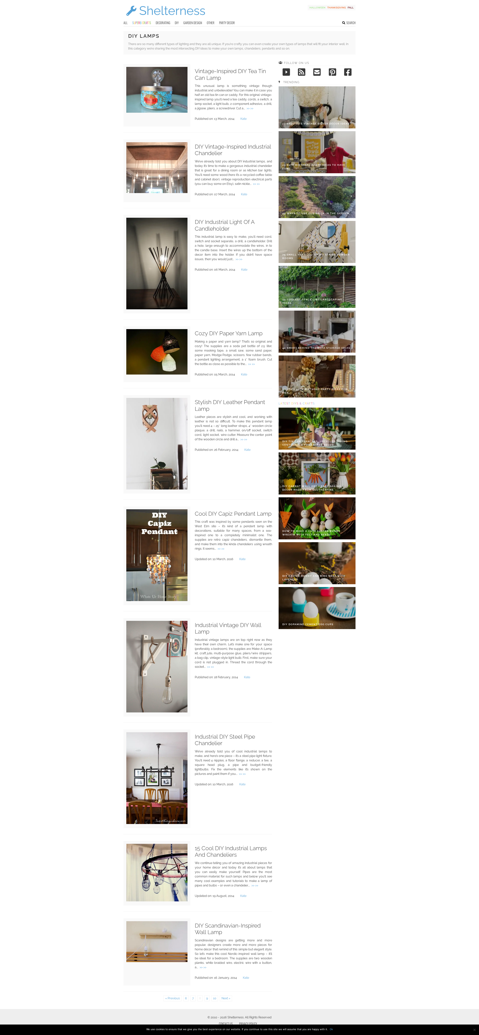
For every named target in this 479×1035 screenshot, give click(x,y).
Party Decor (227, 22)
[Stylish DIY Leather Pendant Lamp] (156, 488)
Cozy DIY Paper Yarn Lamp (229, 333)
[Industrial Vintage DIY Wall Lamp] (156, 711)
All (125, 22)
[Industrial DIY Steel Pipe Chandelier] (156, 823)
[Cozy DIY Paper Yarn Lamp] (156, 373)
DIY (177, 22)
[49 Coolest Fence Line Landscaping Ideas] (317, 287)
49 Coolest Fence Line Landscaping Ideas (312, 301)
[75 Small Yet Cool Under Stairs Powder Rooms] (317, 242)
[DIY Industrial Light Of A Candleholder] (156, 308)
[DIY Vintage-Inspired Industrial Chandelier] (156, 192)
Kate (243, 119)
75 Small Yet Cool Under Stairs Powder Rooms (316, 256)
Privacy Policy (248, 1024)
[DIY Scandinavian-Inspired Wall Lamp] (156, 961)
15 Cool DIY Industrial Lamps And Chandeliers (231, 851)
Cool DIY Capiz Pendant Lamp (233, 513)
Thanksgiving (336, 7)
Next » (226, 998)
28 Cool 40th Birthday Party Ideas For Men (315, 391)
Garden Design (192, 22)
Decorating (163, 22)
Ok (331, 1029)
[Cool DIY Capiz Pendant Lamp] (156, 600)
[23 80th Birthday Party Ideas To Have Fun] (317, 152)
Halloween (317, 7)
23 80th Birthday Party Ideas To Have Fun (313, 167)
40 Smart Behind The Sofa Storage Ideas (316, 347)
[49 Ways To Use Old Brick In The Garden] (317, 197)
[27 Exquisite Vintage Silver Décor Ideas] (317, 107)
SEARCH (351, 22)
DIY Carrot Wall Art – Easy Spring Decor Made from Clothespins (311, 488)
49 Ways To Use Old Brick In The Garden (315, 213)
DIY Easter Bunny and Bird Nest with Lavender (313, 578)
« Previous (172, 998)
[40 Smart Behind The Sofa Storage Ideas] (317, 332)
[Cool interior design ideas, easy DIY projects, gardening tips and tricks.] (165, 18)
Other (210, 22)
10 (214, 998)
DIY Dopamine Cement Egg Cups (307, 624)
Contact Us (226, 1024)
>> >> (250, 108)
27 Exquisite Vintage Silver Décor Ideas (316, 123)
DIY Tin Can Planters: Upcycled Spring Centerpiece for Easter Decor (315, 443)
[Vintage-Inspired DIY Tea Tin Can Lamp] (156, 111)
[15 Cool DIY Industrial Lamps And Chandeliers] (156, 900)
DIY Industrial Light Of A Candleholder (224, 225)
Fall (351, 7)
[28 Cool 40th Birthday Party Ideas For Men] (317, 376)
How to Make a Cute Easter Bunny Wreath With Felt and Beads (311, 533)
